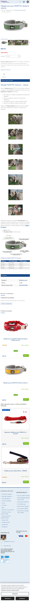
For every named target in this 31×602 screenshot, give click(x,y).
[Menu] (27, 1)
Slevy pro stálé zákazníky (23, 495)
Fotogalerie (4, 527)
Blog (3, 507)
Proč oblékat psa (21, 504)
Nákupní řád (5, 520)
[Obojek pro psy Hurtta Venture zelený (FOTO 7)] (15, 208)
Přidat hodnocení (6, 303)
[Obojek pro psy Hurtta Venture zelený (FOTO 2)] (15, 132)
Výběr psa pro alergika (23, 506)
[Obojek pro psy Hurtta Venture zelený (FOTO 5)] (15, 177)
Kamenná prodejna (6, 501)
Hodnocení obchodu (7, 494)
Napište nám (5, 524)
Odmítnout (8, 598)
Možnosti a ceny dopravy (8, 510)
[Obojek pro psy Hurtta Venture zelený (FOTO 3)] (15, 147)
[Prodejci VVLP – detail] (5, 559)
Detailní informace (5, 69)
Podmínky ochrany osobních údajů (10, 590)
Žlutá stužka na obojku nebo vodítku (23, 511)
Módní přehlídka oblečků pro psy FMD (23, 498)
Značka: (6, 12)
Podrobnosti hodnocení (20, 10)
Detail (26, 355)
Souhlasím (22, 598)
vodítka (27, 225)
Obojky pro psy (23, 280)
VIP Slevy (4, 505)
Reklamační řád (6, 522)
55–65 (15, 351)
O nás (3, 503)
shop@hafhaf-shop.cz (9, 542)
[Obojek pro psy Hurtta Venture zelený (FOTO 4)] (15, 162)
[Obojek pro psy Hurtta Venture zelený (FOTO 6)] (15, 193)
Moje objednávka (6, 498)
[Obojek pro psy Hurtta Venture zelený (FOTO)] (15, 117)
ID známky (3, 227)
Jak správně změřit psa (23, 502)
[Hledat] (20, 1)
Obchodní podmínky (7, 496)
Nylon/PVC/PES (23, 285)
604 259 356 (7, 546)
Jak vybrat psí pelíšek (22, 508)
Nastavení (15, 594)
